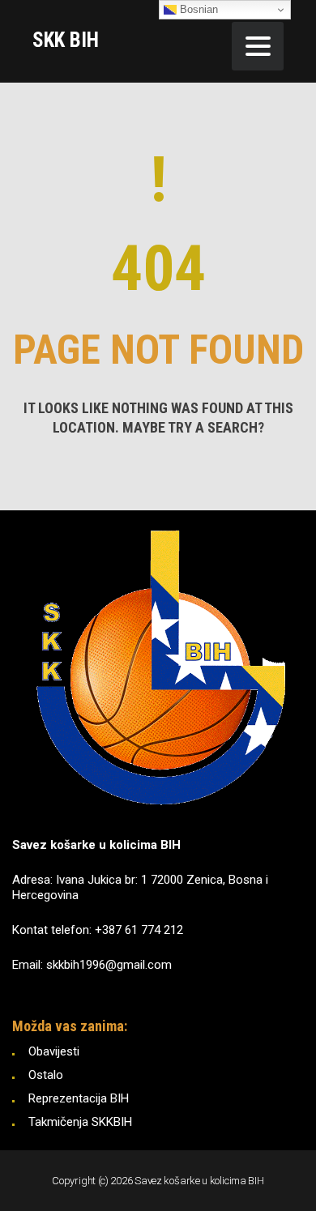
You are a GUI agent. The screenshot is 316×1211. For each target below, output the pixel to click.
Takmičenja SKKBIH (80, 1122)
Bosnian (197, 9)
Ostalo (45, 1075)
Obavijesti (53, 1051)
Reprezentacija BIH (78, 1098)
